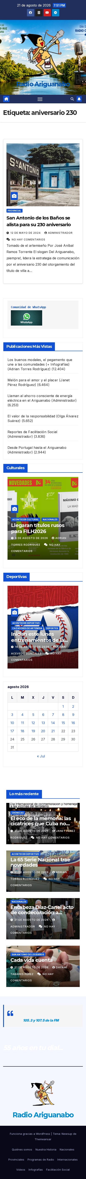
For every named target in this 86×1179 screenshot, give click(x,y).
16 (73, 723)
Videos (20, 1169)
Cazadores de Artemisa (27, 628)
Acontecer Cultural (25, 519)
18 (22, 731)
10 (12, 723)
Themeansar (43, 1139)
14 (53, 723)
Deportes (52, 628)
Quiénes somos (22, 1149)
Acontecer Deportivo (26, 623)
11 (22, 723)
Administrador (60, 232)
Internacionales (67, 1159)
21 (53, 731)
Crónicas (18, 813)
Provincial (14, 210)
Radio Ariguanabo (43, 84)
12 (33, 723)
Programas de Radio (41, 1159)
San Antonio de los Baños (28, 954)
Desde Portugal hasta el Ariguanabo (37, 447)
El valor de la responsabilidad (31, 416)
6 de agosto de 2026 (32, 538)
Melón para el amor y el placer (33, 380)
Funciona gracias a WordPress (30, 1133)
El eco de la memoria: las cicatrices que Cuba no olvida (40, 823)
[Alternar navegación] (40, 99)
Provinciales (16, 1159)
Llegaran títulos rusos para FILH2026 (37, 528)
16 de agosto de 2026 (32, 646)
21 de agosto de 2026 (31, 830)
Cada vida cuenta (31, 960)
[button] (72, 99)
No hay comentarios (28, 239)
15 (63, 723)
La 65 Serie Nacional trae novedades (40, 862)
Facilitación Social (58, 1169)
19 (33, 731)
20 (43, 731)
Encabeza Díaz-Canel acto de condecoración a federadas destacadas (41, 912)
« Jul (41, 756)
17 (12, 731)
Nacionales (50, 519)
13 (43, 723)
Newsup (67, 1133)
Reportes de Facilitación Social (32, 432)
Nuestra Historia (45, 1149)
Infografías (36, 1169)
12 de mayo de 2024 (26, 232)
